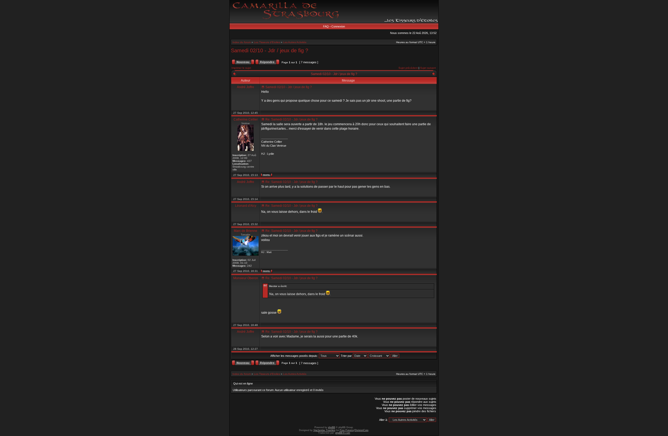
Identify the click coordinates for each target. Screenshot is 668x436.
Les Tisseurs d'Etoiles (267, 42)
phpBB (331, 427)
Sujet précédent (408, 67)
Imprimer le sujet (241, 67)
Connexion (338, 26)
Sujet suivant (428, 67)
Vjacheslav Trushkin (324, 430)
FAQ (326, 26)
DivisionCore (361, 430)
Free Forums (347, 430)
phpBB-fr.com (342, 433)
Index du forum (241, 42)
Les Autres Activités (294, 42)
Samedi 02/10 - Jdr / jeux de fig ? (269, 50)
